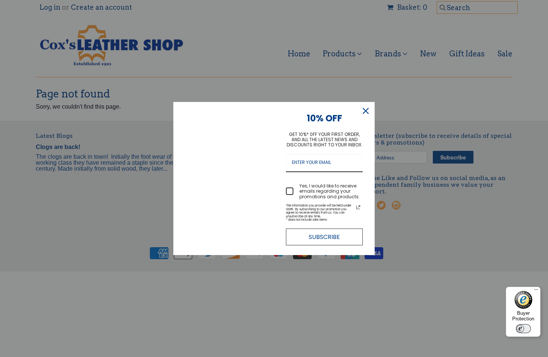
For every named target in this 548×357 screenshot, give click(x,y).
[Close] (366, 111)
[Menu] (536, 291)
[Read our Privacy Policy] (358, 207)
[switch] (523, 328)
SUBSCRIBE (324, 237)
